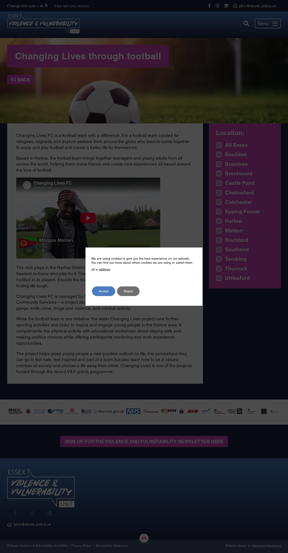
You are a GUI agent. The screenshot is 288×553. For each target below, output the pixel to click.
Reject (128, 291)
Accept (103, 291)
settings (104, 269)
